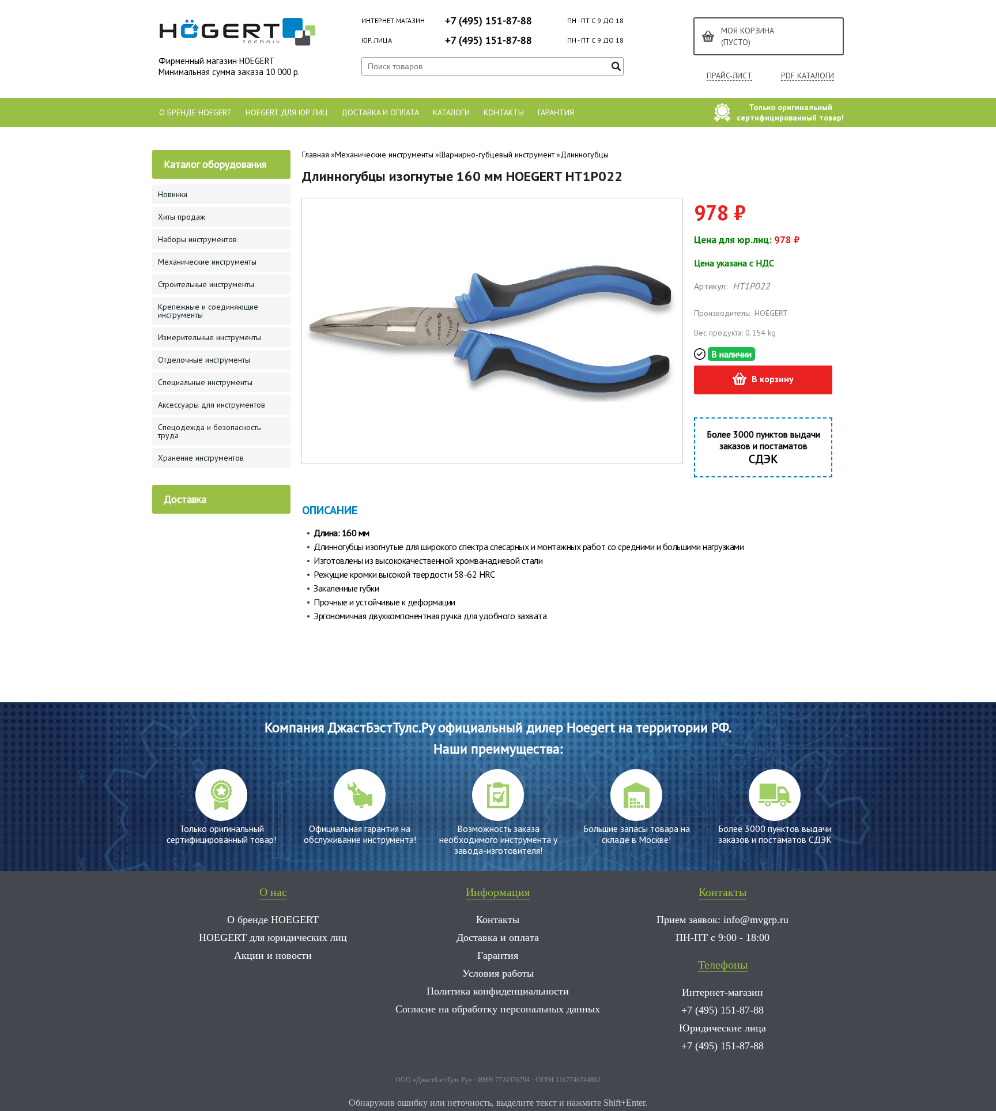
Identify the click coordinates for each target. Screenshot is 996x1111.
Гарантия (556, 112)
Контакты (504, 112)
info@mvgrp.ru (755, 919)
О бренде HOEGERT (195, 112)
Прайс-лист (729, 76)
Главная (315, 154)
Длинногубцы (584, 154)
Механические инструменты (384, 154)
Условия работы (498, 973)
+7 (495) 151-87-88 (488, 20)
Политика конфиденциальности (498, 991)
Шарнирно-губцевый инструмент (496, 154)
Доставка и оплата (380, 112)
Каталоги (451, 112)
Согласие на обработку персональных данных (497, 1009)
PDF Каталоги (807, 76)
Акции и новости (273, 955)
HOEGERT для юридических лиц (273, 937)
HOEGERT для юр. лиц (286, 112)
